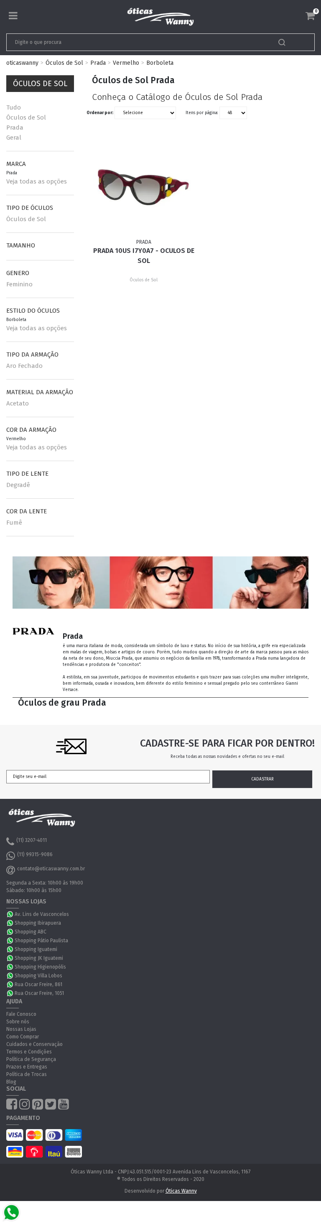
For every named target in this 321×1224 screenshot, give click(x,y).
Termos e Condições (29, 1052)
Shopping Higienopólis (40, 967)
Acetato (17, 403)
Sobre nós (17, 1022)
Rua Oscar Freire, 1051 (39, 993)
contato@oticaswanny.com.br (51, 869)
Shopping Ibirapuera (38, 923)
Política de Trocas (26, 1074)
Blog (11, 1082)
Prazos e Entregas (26, 1067)
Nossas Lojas (21, 1029)
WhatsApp (10, 914)
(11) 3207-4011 (31, 840)
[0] (310, 15)
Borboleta (159, 62)
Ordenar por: (100, 112)
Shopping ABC (30, 932)
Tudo (13, 107)
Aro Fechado (24, 366)
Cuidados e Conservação (34, 1044)
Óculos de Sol (64, 62)
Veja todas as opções (36, 181)
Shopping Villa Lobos (38, 976)
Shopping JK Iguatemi (39, 958)
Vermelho (126, 62)
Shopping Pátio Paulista (41, 941)
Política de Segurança (31, 1059)
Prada (98, 62)
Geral (13, 137)
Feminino (19, 284)
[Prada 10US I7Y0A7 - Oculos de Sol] (144, 187)
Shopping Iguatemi (36, 949)
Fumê (14, 522)
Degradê (18, 485)
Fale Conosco (21, 1014)
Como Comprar (22, 1037)
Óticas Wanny (181, 1191)
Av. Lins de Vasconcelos (42, 914)
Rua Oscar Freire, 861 (38, 984)
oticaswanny (22, 62)
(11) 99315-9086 (35, 854)
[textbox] (130, 42)
